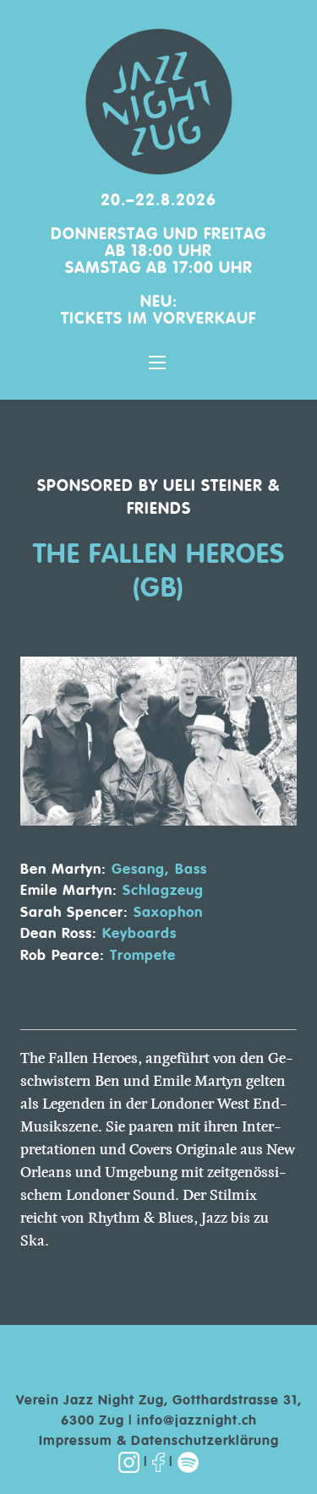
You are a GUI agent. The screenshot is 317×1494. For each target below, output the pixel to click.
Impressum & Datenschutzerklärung (159, 1441)
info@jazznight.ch (197, 1421)
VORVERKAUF (204, 319)
